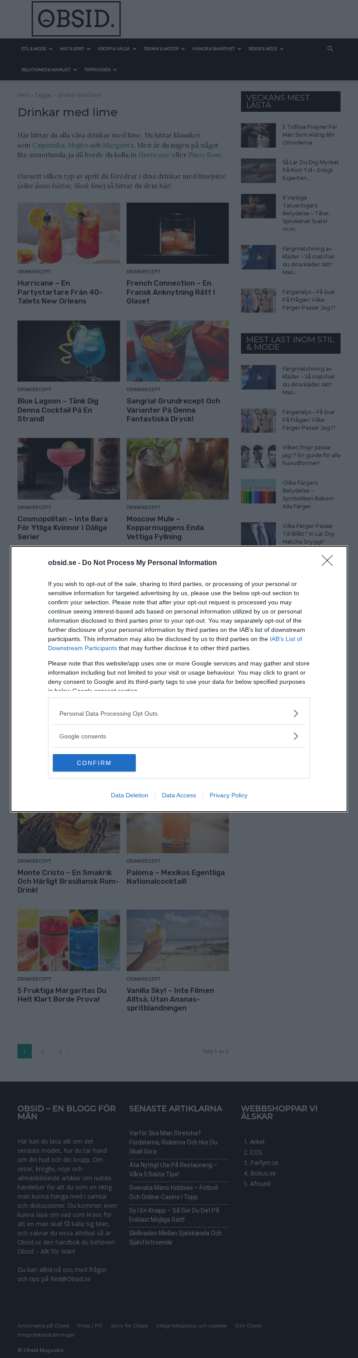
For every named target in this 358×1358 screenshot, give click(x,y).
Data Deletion (129, 795)
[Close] (330, 563)
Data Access (179, 795)
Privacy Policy (229, 795)
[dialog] (179, 679)
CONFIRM (94, 762)
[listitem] (179, 713)
